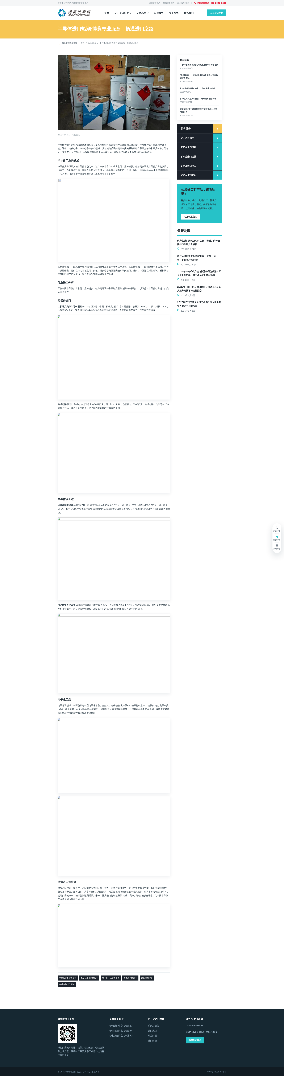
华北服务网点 (183, 3)
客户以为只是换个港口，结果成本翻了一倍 (198, 98)
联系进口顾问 (195, 1040)
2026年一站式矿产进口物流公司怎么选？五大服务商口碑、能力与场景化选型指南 (199, 273)
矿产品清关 (153, 1025)
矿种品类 (141, 12)
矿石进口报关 (122, 12)
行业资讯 (92, 43)
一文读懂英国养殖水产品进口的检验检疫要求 (199, 65)
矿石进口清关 (187, 138)
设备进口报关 (147, 978)
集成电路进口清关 (67, 984)
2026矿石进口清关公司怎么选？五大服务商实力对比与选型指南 (199, 304)
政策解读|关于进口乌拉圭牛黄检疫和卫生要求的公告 (198, 110)
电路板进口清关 (130, 978)
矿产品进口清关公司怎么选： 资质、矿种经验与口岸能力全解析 (198, 242)
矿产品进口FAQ (188, 165)
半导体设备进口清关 (67, 978)
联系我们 (189, 12)
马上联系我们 (190, 216)
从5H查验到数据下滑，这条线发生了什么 (197, 88)
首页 (106, 12)
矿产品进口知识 (188, 175)
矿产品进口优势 (188, 156)
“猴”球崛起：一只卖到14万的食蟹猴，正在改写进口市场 (199, 76)
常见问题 (152, 1035)
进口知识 (152, 1040)
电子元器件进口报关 (89, 978)
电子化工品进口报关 (110, 978)
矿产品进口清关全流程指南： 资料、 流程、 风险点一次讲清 (196, 258)
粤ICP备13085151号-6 (216, 1072)
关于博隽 (174, 12)
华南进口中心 (154, 3)
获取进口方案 (216, 13)
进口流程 (152, 1030)
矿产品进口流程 (188, 147)
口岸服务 (158, 12)
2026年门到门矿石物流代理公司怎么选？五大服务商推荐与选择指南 (199, 288)
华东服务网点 (169, 3)
